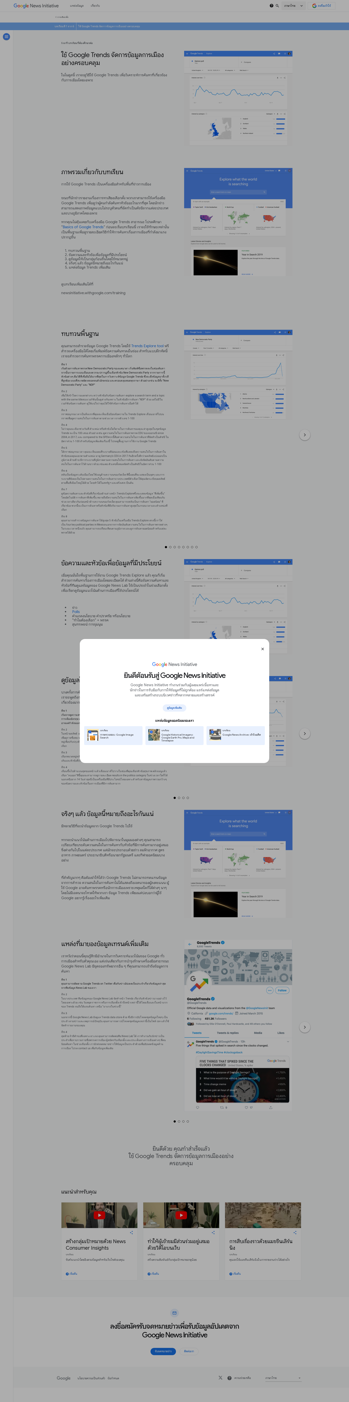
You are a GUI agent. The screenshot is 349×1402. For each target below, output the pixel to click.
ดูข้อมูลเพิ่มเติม (174, 707)
